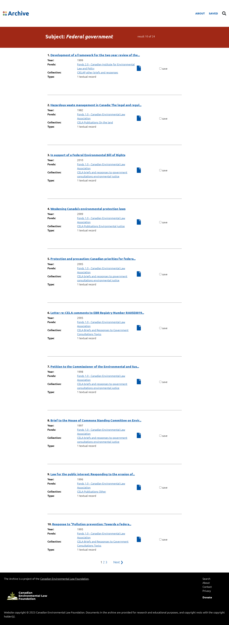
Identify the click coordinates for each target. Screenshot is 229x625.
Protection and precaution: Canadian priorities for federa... (93, 259)
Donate (207, 597)
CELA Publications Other (91, 491)
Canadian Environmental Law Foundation (64, 578)
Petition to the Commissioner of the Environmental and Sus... (94, 366)
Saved (213, 13)
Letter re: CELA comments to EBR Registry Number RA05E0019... (97, 313)
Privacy (207, 590)
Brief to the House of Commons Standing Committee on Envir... (95, 420)
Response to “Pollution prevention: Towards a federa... (91, 524)
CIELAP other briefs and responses (97, 72)
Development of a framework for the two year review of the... (95, 55)
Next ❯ (118, 562)
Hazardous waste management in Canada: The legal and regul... (95, 105)
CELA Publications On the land (95, 122)
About (200, 13)
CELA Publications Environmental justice (101, 226)
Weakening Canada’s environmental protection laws (88, 209)
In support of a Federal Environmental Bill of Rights (87, 155)
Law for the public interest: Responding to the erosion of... (92, 474)
